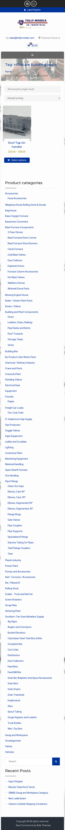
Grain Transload (16, 694)
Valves (8, 746)
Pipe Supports (15, 531)
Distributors (14, 655)
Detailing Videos (13, 379)
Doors (11, 317)
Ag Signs (12, 621)
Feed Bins (13, 666)
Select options (18, 160)
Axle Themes (44, 825)
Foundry (9, 396)
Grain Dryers (14, 689)
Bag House (10, 210)
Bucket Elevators (16, 632)
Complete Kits (15, 644)
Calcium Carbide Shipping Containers (27, 804)
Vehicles (9, 752)
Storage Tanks (15, 339)
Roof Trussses (15, 333)
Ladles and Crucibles (16, 441)
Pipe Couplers (15, 525)
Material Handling (14, 464)
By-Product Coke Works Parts (20, 357)
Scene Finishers (13, 599)
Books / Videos (13, 306)
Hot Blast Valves (16, 277)
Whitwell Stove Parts (18, 288)
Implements (14, 700)
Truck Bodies (14, 723)
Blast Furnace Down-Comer (22, 237)
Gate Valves (14, 519)
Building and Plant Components (21, 312)
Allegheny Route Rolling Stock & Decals (25, 204)
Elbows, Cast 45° (16, 491)
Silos (10, 706)
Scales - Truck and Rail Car (19, 594)
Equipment (11, 391)
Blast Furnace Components (19, 227)
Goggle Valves (12, 430)
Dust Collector (15, 260)
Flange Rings (14, 514)
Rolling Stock (12, 588)
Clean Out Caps (16, 486)
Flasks (11, 401)
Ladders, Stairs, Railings (20, 322)
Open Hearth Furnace (16, 470)
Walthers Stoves (16, 283)
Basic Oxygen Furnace (16, 216)
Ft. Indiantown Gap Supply (18, 419)
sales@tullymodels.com (21, 38)
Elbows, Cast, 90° (17, 497)
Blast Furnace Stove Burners (23, 243)
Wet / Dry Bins (15, 728)
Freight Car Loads (14, 407)
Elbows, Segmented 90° (20, 503)
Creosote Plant (13, 374)
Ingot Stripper (15, 781)
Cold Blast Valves (17, 254)
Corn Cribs (13, 649)
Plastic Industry (13, 560)
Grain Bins (13, 683)
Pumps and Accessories (17, 571)
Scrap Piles (11, 605)
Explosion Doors (16, 266)
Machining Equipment (16, 458)
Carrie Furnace (15, 249)
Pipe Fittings (11, 481)
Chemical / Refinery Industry (20, 362)
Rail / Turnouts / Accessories (20, 577)
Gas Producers (12, 425)
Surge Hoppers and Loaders (22, 717)
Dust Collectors (16, 661)
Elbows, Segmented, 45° (20, 508)
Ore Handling (12, 475)
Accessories (11, 193)
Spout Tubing (15, 711)
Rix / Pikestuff (12, 582)
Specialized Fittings (18, 537)
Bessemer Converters (16, 221)
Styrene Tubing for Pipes (21, 542)
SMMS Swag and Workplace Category (28, 792)
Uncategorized (13, 740)
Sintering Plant (13, 611)
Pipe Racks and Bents (19, 328)
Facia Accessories (17, 198)
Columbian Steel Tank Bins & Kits (25, 638)
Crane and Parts (13, 368)
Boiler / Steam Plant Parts (18, 300)
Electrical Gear (12, 385)
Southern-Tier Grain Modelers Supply (24, 616)
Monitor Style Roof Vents (21, 787)
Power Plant (11, 566)
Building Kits (11, 351)
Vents (11, 345)
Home (8, 71)
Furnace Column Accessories (23, 271)
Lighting (9, 447)
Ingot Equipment (13, 436)
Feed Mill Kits (14, 672)
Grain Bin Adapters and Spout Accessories (30, 678)
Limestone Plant (13, 453)
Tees (10, 553)
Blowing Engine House (16, 295)
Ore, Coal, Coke (16, 412)
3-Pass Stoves (15, 232)
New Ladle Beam (17, 798)
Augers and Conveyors (20, 627)
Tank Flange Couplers (19, 548)
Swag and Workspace (16, 735)
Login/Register (34, 10)
